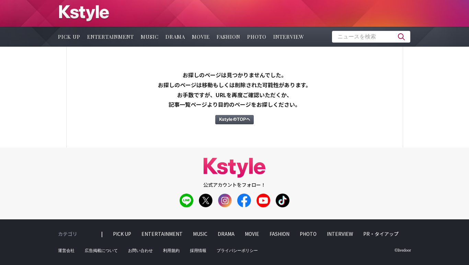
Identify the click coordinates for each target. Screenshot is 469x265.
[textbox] (371, 37)
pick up (69, 36)
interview (288, 36)
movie (201, 36)
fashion (228, 36)
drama (175, 36)
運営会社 (66, 250)
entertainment (110, 36)
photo (256, 36)
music (150, 36)
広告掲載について (101, 250)
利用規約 (171, 250)
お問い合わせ (140, 250)
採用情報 (198, 250)
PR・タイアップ (381, 233)
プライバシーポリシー (237, 250)
